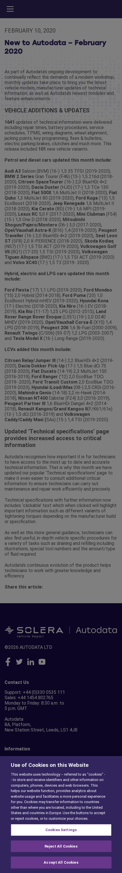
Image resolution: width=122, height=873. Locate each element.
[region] (61, 814)
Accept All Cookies (61, 862)
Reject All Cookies (61, 846)
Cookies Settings (61, 830)
